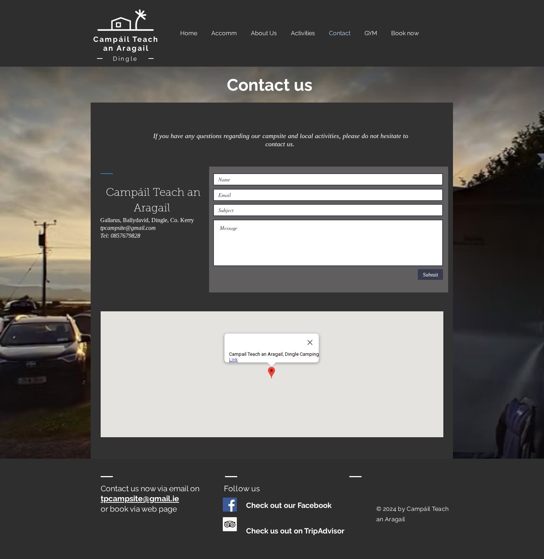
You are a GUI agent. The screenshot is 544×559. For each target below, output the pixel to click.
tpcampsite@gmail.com (128, 228)
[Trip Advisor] (230, 524)
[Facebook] (230, 505)
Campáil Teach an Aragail (126, 44)
